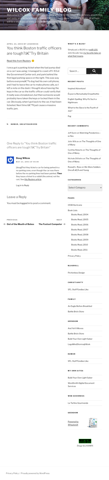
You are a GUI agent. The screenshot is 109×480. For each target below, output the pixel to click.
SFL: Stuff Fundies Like (78, 289)
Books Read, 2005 (79, 219)
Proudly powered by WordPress (35, 473)
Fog (69, 116)
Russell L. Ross (74, 167)
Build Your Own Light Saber (80, 339)
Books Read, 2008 (79, 234)
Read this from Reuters (19, 60)
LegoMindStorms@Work (79, 344)
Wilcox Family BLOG (39, 10)
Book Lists (72, 210)
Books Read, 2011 (79, 250)
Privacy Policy (74, 256)
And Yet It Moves (75, 328)
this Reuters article (32, 179)
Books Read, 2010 (79, 244)
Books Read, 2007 (79, 229)
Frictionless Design (76, 272)
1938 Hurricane (75, 205)
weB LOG (93, 49)
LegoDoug (32, 44)
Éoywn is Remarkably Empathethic (83, 94)
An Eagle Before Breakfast (80, 306)
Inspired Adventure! (77, 88)
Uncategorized (28, 124)
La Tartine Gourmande (78, 403)
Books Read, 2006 (79, 224)
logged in (25, 203)
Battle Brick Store (76, 311)
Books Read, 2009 (79, 239)
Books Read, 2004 (79, 214)
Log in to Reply (22, 185)
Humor (14, 124)
